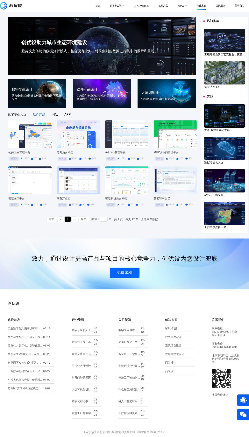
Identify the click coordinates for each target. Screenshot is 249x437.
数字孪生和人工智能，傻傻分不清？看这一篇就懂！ (83, 330)
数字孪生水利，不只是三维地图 (25, 337)
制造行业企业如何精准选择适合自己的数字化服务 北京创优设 (129, 366)
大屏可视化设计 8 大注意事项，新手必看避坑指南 (83, 389)
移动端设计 (172, 328)
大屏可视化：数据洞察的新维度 (129, 342)
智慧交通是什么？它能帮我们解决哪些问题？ (83, 354)
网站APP (182, 6)
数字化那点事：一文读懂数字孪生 (83, 401)
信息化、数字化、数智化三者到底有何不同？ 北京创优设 (25, 345)
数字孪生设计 (117, 5)
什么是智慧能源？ (129, 389)
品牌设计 (170, 371)
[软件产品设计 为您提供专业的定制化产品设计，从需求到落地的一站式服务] (102, 107)
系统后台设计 (173, 345)
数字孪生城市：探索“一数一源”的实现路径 (129, 330)
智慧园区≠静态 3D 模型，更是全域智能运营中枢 (25, 362)
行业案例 (201, 5)
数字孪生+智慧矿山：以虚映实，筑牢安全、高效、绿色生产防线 (25, 354)
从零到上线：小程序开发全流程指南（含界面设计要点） (83, 342)
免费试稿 (124, 273)
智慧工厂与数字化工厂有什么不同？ (83, 413)
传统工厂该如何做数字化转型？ (129, 377)
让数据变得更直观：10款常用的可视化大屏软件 (129, 413)
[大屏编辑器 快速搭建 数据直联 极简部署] (167, 107)
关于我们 (239, 5)
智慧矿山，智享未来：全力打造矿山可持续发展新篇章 (129, 354)
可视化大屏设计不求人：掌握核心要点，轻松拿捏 (83, 366)
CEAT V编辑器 (141, 6)
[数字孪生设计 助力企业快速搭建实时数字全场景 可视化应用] (37, 107)
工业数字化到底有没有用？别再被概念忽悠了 (25, 328)
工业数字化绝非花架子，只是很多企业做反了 (25, 371)
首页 (98, 5)
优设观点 (220, 5)
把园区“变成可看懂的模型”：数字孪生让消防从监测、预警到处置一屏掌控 (25, 388)
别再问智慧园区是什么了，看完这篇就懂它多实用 (83, 377)
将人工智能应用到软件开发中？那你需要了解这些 (129, 401)
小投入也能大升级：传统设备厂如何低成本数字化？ (25, 380)
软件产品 (163, 5)
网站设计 (170, 362)
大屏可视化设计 (174, 354)
